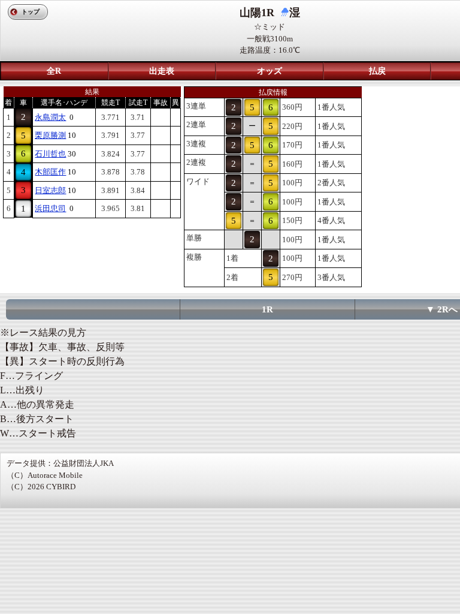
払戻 (377, 71)
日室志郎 (50, 190)
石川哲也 (50, 153)
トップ (31, 11)
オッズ (269, 71)
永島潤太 (50, 117)
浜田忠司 (50, 208)
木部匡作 (50, 171)
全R (54, 71)
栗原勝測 (50, 135)
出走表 (161, 71)
